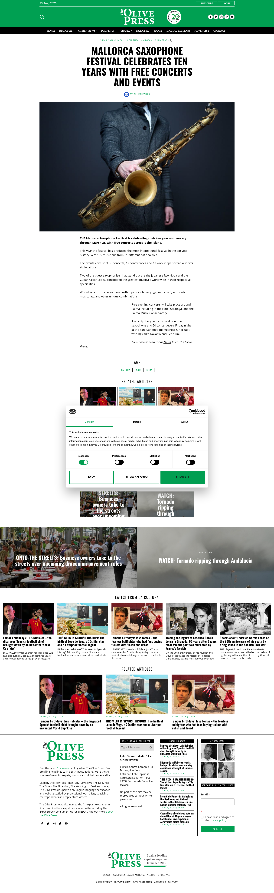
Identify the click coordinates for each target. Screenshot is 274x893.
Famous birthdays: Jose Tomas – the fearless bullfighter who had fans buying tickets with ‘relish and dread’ (136, 641)
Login (226, 3)
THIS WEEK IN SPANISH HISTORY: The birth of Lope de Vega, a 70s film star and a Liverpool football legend (80, 641)
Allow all (182, 477)
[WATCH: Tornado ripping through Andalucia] (165, 504)
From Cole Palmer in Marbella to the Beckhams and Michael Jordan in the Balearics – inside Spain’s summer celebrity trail (176, 800)
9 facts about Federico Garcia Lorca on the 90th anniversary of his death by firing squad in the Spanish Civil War (244, 641)
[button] (151, 747)
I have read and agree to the (219, 818)
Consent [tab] (89, 422)
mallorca (125, 370)
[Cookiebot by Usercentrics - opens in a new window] (191, 411)
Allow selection (137, 477)
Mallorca (146, 40)
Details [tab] (137, 422)
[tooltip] (210, 16)
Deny (91, 477)
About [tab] (184, 422)
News (167, 342)
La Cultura (132, 40)
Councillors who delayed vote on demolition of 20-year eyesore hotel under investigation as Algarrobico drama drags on (177, 817)
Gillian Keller (142, 94)
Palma (149, 370)
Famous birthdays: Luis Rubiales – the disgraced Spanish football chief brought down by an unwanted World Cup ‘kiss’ (27, 643)
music (138, 370)
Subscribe (207, 3)
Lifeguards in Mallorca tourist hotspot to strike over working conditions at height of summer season (176, 766)
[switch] (119, 462)
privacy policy (218, 820)
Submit (217, 829)
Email (205, 794)
